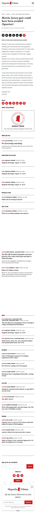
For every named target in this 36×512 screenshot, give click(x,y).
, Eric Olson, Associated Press (10, 320)
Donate (18, 480)
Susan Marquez (11, 387)
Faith (3, 140)
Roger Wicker (10, 430)
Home (3, 14)
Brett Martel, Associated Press (16, 252)
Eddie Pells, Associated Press (13, 319)
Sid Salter (9, 420)
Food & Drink (5, 267)
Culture (8, 14)
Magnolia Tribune (10, 160)
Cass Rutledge (11, 353)
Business (4, 353)
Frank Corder (11, 363)
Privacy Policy (21, 507)
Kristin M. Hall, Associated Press (14, 338)
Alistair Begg (9, 140)
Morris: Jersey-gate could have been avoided (14, 40)
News (3, 160)
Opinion (4, 420)
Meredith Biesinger (12, 405)
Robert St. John (14, 267)
